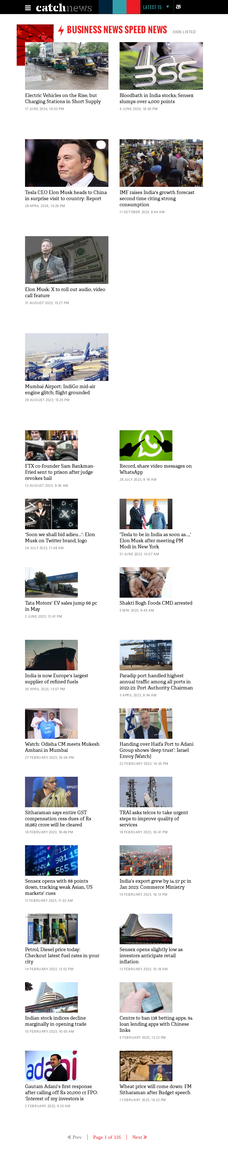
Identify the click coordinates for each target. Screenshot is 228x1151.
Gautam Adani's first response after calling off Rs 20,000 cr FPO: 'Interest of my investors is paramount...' (61, 1096)
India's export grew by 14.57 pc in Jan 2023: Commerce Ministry (155, 884)
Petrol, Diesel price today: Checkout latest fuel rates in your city (62, 956)
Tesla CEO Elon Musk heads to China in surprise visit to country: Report (66, 196)
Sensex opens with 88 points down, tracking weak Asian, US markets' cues (59, 887)
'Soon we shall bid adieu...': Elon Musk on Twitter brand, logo (60, 538)
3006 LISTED (184, 31)
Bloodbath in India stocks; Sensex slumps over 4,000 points (157, 99)
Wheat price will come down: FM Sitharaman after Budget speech (156, 1090)
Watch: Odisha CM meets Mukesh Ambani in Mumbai (62, 747)
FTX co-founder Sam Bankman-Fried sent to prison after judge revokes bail (60, 472)
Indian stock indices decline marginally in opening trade (55, 1021)
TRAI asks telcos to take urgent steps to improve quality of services (154, 819)
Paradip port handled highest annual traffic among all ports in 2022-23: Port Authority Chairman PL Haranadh (156, 685)
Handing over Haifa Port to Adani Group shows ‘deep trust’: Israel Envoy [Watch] (157, 750)
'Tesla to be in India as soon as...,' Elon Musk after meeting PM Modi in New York (155, 541)
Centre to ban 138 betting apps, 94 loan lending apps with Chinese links (156, 1024)
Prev (77, 1137)
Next (137, 1137)
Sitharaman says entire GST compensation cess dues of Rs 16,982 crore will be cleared (58, 819)
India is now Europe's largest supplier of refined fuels (56, 679)
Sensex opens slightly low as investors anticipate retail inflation (151, 956)
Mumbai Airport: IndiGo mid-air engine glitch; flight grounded (60, 390)
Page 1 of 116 (107, 1137)
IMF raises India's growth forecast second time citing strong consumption (157, 199)
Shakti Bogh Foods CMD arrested (156, 603)
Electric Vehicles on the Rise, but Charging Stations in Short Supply (63, 99)
